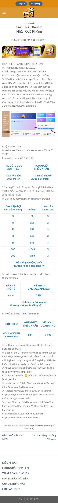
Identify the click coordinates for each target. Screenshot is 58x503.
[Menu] (4, 12)
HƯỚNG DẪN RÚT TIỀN (15, 478)
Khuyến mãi (29, 23)
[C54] (29, 12)
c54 (45, 40)
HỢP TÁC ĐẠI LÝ (11, 489)
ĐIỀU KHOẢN (9, 462)
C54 (43, 71)
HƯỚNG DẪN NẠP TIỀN (15, 467)
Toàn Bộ (30, 428)
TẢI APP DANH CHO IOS (15, 473)
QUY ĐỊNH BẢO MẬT (13, 483)
